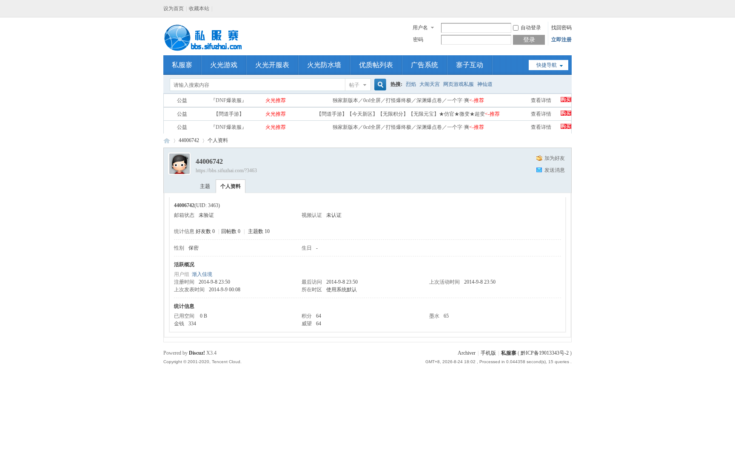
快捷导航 (546, 65)
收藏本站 (199, 8)
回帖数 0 (230, 231)
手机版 (488, 353)
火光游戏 (223, 64)
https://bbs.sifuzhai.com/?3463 (226, 171)
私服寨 (182, 64)
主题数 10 (259, 231)
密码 (418, 40)
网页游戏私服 (458, 84)
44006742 (189, 140)
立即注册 (561, 40)
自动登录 (531, 28)
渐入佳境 (202, 274)
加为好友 (554, 158)
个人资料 (230, 186)
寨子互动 (469, 64)
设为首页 (173, 8)
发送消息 (554, 170)
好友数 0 (205, 231)
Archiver (467, 353)
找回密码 (561, 28)
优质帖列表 (376, 64)
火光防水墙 (324, 64)
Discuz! (197, 353)
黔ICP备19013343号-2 (545, 353)
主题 (205, 186)
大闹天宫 (429, 84)
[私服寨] (204, 50)
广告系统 (424, 64)
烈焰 (411, 84)
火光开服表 (272, 64)
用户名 (420, 28)
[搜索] (379, 85)
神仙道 (485, 84)
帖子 (354, 85)
